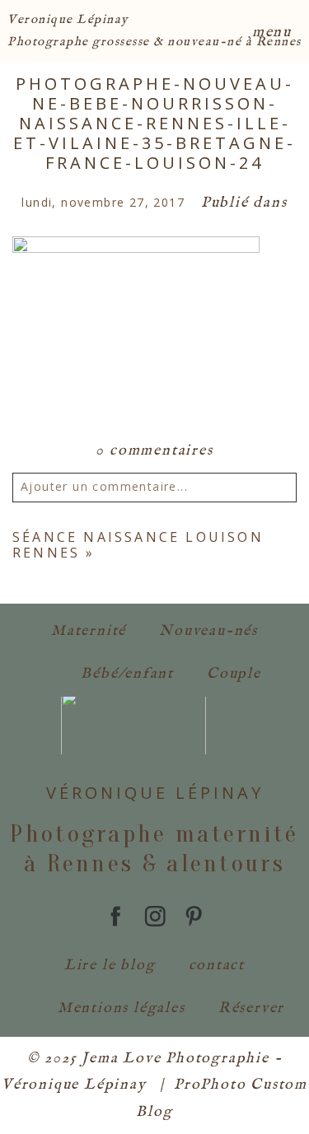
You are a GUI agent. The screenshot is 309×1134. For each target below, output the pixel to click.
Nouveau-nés (208, 631)
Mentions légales (121, 1008)
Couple (234, 674)
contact (217, 965)
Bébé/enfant (127, 674)
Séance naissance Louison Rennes (138, 545)
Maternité (88, 631)
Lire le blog (110, 965)
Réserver (251, 1008)
